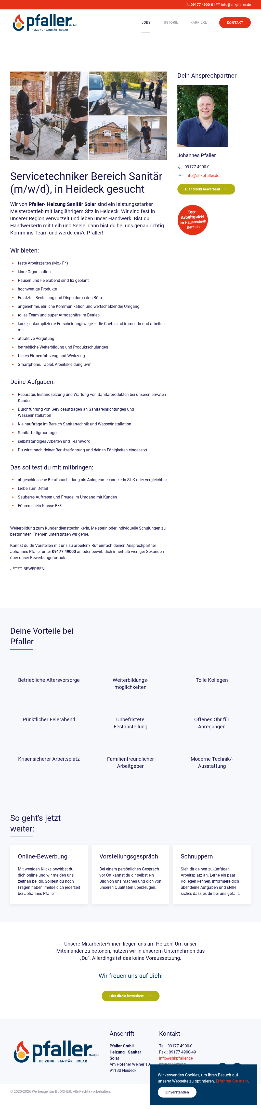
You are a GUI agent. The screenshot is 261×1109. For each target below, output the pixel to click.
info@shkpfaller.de (236, 5)
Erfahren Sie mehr (232, 1081)
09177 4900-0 (202, 5)
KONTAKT (235, 23)
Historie (170, 22)
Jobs (145, 22)
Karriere (198, 22)
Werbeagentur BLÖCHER (51, 1091)
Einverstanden (177, 1092)
